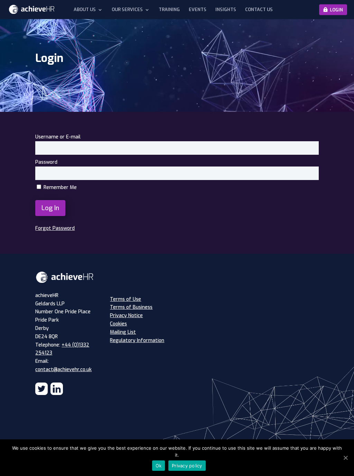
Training (169, 9)
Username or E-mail (58, 137)
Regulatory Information (137, 340)
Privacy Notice (126, 315)
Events (197, 9)
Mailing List (123, 332)
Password (46, 162)
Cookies (118, 324)
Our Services (127, 9)
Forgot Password (55, 228)
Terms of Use (125, 299)
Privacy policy (187, 465)
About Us (85, 9)
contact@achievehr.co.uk (63, 369)
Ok (159, 465)
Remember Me (59, 187)
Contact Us (259, 9)
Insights (225, 9)
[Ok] (345, 457)
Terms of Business (131, 307)
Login (336, 9)
